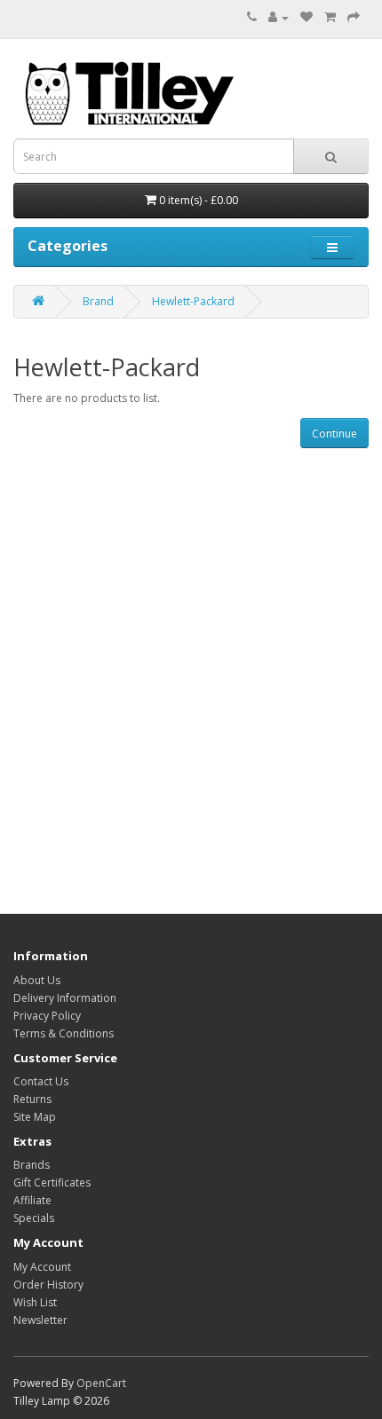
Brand (98, 301)
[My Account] (278, 17)
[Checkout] (353, 17)
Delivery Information (64, 997)
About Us (36, 980)
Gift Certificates (52, 1182)
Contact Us (40, 1081)
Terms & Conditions (63, 1033)
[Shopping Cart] (330, 17)
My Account (42, 1266)
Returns (32, 1099)
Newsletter (40, 1320)
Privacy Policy (47, 1015)
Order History (48, 1284)
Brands (31, 1164)
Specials (33, 1218)
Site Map (34, 1116)
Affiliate (32, 1200)
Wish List (35, 1302)
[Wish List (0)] (306, 17)
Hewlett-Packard (193, 301)
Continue (334, 433)
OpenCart (101, 1383)
